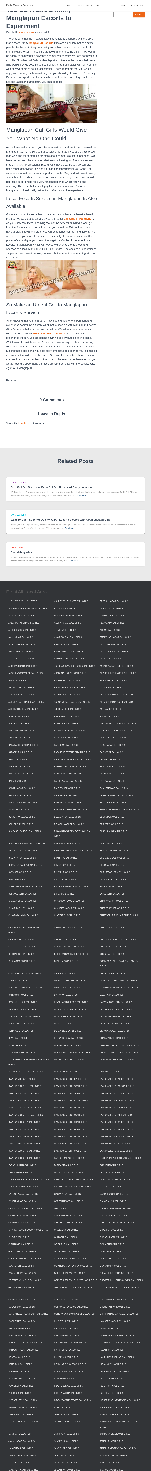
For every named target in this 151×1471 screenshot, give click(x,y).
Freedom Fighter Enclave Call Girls (29, 1179)
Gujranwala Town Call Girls (116, 1299)
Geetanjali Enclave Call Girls (117, 1222)
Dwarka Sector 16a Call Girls (71, 1100)
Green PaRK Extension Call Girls (73, 1287)
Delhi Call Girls (84, 5)
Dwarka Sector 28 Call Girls (70, 1136)
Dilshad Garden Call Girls (69, 1059)
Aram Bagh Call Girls (20, 680)
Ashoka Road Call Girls (67, 709)
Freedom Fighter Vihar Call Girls (73, 1179)
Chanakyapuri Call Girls (114, 901)
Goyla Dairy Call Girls (113, 1266)
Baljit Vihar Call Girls (67, 788)
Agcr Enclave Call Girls (68, 615)
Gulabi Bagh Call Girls (21, 1307)
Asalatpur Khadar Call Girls (70, 687)
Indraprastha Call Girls (22, 1400)
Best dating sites (21, 552)
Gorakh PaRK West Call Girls (71, 1258)
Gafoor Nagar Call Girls (23, 1194)
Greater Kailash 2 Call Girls (24, 1280)
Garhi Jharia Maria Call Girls (116, 1208)
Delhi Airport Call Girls (68, 1016)
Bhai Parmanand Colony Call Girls (28, 843)
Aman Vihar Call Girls (20, 637)
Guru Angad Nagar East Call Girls (28, 1314)
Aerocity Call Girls (111, 608)
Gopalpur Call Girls (111, 1251)
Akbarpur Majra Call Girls (23, 623)
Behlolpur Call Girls (20, 824)
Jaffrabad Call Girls (20, 1414)
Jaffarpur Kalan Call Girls (115, 1407)
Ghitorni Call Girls (65, 1237)
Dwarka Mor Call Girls (21, 1079)
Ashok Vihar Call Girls (67, 694)
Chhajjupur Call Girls (113, 927)
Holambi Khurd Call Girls (114, 1371)
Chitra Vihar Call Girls (113, 947)
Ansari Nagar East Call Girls (116, 666)
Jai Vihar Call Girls (19, 1434)
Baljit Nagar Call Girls (21, 788)
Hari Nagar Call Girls (66, 1335)
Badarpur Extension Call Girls (72, 752)
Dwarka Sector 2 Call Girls (24, 1122)
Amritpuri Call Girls (66, 644)
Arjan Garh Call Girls (67, 680)
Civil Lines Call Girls (66, 961)
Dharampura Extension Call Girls (119, 1045)
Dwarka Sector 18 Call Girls (70, 1108)
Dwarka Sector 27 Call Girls (24, 1136)
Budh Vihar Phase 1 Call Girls (25, 886)
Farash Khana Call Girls (22, 1165)
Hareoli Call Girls (110, 1328)
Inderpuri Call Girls (111, 1393)
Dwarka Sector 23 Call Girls (70, 1129)
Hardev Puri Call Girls (67, 1328)
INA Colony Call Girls (20, 1386)
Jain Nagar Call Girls (66, 1434)
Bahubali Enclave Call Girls (70, 766)
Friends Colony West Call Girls (72, 1186)
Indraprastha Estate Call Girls (72, 1400)
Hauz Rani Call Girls (20, 1364)
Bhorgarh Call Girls (112, 865)
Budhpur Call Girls (111, 886)
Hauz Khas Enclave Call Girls (117, 1357)
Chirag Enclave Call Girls (69, 947)
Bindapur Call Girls (65, 872)
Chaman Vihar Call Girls (22, 901)
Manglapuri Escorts (41, 43)
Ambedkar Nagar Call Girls (115, 637)
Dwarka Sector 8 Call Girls (116, 1151)
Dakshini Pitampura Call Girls (25, 988)
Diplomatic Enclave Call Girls (117, 1059)
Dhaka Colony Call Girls (68, 1038)
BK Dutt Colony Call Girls (115, 872)
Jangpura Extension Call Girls (118, 1448)
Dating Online (17, 547)
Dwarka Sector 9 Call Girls (24, 1158)
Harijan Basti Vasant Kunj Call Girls (121, 1343)
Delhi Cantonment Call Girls (116, 1016)
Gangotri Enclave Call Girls (25, 1208)
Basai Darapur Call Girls (22, 802)
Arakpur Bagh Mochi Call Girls (118, 673)
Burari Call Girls (64, 894)
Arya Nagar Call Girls (21, 687)
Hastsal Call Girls (19, 1357)
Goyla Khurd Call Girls (22, 1273)
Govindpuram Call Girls (114, 1258)
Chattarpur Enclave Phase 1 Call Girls (119, 917)
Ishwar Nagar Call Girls (22, 1407)
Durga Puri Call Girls (66, 1072)
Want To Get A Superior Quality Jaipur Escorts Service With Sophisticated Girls (60, 519)
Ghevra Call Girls (18, 1237)
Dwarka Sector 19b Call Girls (117, 1115)
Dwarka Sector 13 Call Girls (24, 1093)
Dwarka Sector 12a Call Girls (117, 1086)
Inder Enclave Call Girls (68, 1386)
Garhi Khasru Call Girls (22, 1215)
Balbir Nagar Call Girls (68, 781)
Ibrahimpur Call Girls (112, 1379)
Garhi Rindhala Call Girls (69, 1215)
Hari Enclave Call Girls (22, 1335)
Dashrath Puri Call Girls (22, 1002)
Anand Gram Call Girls (113, 644)
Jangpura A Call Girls (20, 1448)
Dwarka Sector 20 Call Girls (70, 1122)
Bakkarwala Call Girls (113, 773)
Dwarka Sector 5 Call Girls (116, 1143)
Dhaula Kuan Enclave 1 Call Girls (73, 1052)
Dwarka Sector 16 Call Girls (24, 1100)
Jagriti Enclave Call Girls (23, 1422)
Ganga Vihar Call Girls (113, 1201)
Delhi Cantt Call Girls (21, 1023)
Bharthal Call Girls (65, 858)
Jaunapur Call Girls (65, 1463)
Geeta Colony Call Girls (68, 1222)
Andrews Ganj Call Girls (22, 666)
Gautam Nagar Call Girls (114, 1215)
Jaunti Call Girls (109, 1463)
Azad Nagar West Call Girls (116, 730)
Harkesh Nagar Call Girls (23, 1350)
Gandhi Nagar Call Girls (114, 1194)
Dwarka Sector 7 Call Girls (70, 1151)
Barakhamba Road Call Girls (116, 795)
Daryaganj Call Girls (20, 995)
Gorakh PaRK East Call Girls (24, 1258)
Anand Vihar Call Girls (21, 659)
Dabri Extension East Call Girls (118, 980)
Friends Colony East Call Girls (26, 1186)
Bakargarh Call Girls (20, 773)
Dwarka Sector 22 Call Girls (24, 1129)
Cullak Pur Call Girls (112, 973)
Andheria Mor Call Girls (114, 659)
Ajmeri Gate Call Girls (113, 615)
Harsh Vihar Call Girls (67, 1350)
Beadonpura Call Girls (21, 817)
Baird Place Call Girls (113, 766)
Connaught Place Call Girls (24, 973)
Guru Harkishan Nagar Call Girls (119, 1314)
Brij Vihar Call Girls (20, 879)
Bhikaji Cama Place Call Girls (25, 865)
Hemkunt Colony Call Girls (70, 1364)
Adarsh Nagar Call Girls (114, 601)
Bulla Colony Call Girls (22, 894)
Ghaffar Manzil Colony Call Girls (28, 1230)
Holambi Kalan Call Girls (68, 1371)
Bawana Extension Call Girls (70, 809)
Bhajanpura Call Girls (67, 843)
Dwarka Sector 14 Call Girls (70, 1093)
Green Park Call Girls (21, 1287)
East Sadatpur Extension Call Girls (120, 1158)
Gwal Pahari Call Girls (21, 1321)
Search (139, 14)
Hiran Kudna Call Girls (113, 1364)
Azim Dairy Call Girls (66, 738)
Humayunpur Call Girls (67, 1379)
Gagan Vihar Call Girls (67, 1194)
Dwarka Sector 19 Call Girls (70, 1115)
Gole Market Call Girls (22, 1251)
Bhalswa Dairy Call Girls (22, 850)
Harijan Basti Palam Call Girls (71, 1343)
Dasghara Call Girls (111, 995)
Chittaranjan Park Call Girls (71, 954)
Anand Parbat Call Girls (114, 651)
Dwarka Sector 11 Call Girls (24, 1086)
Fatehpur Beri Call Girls (68, 1172)
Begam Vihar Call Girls (67, 817)
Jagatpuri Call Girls (66, 1414)
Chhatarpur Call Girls (21, 939)
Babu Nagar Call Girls (112, 745)
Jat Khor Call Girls (19, 1463)
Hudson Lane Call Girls (22, 1379)
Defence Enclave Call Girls (116, 1009)
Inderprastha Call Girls (68, 1393)
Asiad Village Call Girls (22, 716)
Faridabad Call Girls (66, 1165)
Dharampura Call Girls (67, 1045)
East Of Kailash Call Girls (69, 1158)
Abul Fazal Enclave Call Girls (71, 601)
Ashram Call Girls (110, 709)
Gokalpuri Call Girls (112, 1244)
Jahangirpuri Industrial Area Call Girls (119, 1424)
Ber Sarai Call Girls (111, 824)
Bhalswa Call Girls (111, 843)
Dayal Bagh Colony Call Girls (71, 1002)
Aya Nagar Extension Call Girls (118, 723)
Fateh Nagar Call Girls (21, 1172)
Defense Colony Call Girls (24, 1016)
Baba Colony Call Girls (113, 738)
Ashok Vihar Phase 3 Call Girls (72, 702)
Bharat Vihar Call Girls (22, 858)
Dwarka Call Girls (110, 1072)
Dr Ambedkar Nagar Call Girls (25, 1072)
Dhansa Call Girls (18, 1045)
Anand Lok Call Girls (20, 651)
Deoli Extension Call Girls (115, 1023)
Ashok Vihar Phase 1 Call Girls (117, 694)
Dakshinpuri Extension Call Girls (119, 988)
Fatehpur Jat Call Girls (113, 1172)
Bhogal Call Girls (64, 865)
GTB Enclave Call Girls (21, 1299)
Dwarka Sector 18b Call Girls (25, 1115)
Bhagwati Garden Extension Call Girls (73, 833)
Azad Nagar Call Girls (21, 730)
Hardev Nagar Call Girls (22, 1328)
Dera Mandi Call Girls (20, 1031)
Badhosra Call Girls (111, 752)
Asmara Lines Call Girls (67, 716)
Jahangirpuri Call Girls (68, 1422)
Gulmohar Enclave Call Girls (71, 1307)
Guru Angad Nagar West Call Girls (74, 1314)
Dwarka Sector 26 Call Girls (116, 1129)
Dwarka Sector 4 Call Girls (70, 1143)
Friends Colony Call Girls (115, 1179)
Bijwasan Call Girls (19, 872)
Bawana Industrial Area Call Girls (119, 809)
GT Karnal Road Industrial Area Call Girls (121, 1290)
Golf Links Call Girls (66, 1251)
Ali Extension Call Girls (22, 630)
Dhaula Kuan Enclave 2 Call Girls (119, 1052)
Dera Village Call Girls (67, 1031)
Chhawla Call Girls (65, 939)
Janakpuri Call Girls (66, 1441)
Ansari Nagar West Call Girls (25, 673)
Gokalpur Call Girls (66, 1244)
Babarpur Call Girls (66, 745)
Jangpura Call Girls (111, 1441)
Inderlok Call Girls (19, 1393)
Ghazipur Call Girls (111, 1230)
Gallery (123, 5)
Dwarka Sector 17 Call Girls (24, 1108)
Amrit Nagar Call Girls (21, 644)
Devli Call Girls (17, 1038)
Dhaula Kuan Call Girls (21, 1052)
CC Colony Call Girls (112, 894)
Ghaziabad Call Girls (66, 1230)
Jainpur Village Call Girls (115, 1434)
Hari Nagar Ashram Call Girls (117, 1335)
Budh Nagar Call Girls (113, 879)
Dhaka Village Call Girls (114, 1038)
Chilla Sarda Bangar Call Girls (118, 939)
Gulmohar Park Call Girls (115, 1307)
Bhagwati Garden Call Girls (24, 831)
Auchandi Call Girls (19, 723)
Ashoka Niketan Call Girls (23, 709)
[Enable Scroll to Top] (145, 1465)
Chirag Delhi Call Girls (21, 947)
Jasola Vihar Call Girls (113, 1455)
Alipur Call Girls (110, 630)
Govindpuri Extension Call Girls (73, 1266)
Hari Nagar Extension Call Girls (27, 1343)
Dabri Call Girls (17, 980)
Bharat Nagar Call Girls (114, 850)
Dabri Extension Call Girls (69, 980)
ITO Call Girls (62, 1407)
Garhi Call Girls (63, 1208)
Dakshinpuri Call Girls (67, 988)
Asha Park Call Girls (111, 687)
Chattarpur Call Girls (67, 915)
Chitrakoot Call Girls (21, 954)
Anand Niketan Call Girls (68, 651)
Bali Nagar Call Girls (112, 781)
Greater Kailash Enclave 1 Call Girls (75, 1280)
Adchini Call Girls (64, 608)
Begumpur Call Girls (112, 817)
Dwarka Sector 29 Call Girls (116, 1136)
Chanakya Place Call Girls (69, 901)
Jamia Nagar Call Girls (21, 1441)
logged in (22, 423)
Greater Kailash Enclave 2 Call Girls (121, 1280)
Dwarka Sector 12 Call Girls (70, 1086)
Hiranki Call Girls (18, 1371)
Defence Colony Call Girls (70, 1009)
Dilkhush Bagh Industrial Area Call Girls (28, 1062)
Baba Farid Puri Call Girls (23, 745)
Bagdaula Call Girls (111, 759)
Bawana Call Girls (18, 809)
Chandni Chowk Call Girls (23, 915)
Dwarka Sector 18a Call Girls (117, 1108)
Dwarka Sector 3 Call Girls (24, 1143)
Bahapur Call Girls (19, 766)
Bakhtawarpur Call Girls (68, 773)
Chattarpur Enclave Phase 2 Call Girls (27, 930)
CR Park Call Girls (64, 973)
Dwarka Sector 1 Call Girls (70, 1079)
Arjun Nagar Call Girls (113, 680)
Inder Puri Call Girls (112, 1386)
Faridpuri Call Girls (111, 1165)
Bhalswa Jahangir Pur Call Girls (73, 850)
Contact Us (137, 5)
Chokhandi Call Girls (112, 954)
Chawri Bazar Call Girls (68, 927)
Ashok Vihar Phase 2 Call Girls (26, 702)
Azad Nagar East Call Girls (70, 730)
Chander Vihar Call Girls (114, 908)
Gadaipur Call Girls (111, 1186)
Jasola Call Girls (64, 1455)
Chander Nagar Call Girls (69, 908)
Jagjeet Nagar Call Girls (114, 1414)
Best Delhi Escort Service (49, 333)
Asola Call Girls (109, 716)
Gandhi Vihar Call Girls (22, 1201)
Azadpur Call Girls (19, 738)
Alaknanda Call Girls (112, 623)
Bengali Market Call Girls (69, 824)
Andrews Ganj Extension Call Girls (74, 666)
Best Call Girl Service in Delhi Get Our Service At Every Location (51, 487)
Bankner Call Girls (19, 795)
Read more (81, 495)
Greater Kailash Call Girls (69, 1273)
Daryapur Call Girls (66, 995)
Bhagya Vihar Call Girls (113, 831)
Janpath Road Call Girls (22, 1455)
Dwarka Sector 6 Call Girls (24, 1151)
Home (68, 5)
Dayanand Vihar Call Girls (23, 1009)
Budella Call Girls (65, 879)
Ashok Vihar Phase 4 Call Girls (117, 702)
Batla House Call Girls (113, 802)
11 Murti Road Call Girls (22, 600)
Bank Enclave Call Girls (114, 788)
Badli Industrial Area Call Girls (72, 759)
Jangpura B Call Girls (66, 1448)
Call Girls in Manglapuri (78, 218)
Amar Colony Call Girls (68, 637)
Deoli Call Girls (63, 1023)
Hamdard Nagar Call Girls (115, 1321)
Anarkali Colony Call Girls (70, 659)
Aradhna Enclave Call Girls (70, 673)
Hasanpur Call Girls (111, 1350)
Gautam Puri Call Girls (21, 1222)
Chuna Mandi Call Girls (21, 961)
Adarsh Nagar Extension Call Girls (28, 608)
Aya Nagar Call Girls (66, 723)
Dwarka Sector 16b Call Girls (117, 1100)
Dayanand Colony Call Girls (116, 1002)
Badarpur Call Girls (20, 752)
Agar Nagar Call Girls (21, 615)
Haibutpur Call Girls (66, 1321)
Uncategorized (18, 482)
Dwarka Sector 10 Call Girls (116, 1079)
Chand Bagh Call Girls (21, 908)
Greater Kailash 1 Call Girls (116, 1273)
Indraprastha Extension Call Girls (120, 1400)
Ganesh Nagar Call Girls (68, 1201)
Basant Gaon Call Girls (67, 802)
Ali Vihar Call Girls (65, 630)
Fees (112, 5)
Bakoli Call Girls (18, 781)
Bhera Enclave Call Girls (114, 858)
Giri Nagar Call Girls (20, 1244)
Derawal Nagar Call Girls (115, 1031)
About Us (100, 5)
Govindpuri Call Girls (21, 1266)
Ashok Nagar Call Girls (22, 694)
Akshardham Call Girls (67, 623)
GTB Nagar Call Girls (66, 1299)
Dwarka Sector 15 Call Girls (116, 1093)
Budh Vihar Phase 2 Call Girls (71, 886)
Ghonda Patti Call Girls (113, 1237)
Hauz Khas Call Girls (66, 1357)
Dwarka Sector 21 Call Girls (116, 1122)
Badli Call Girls (17, 759)
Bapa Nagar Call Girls (66, 795)
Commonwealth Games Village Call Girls (120, 963)
